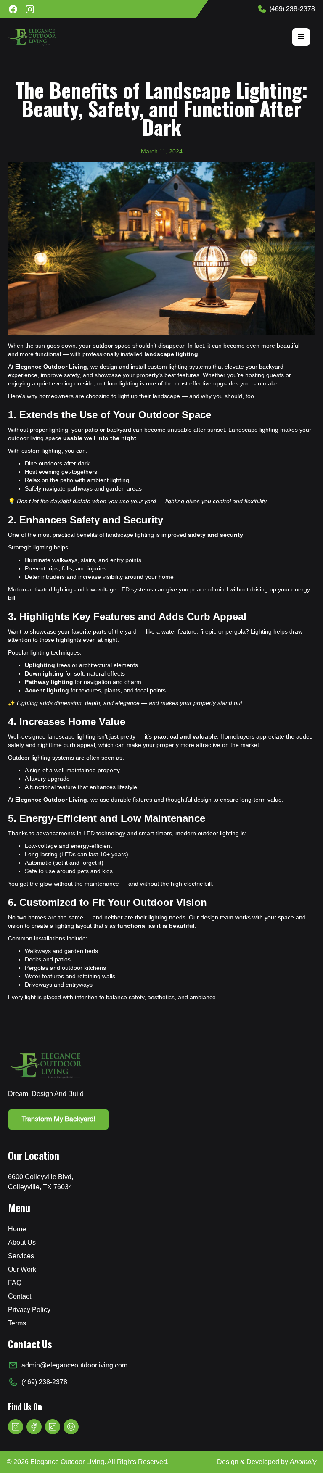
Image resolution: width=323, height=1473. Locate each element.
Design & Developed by (266, 1461)
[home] (32, 37)
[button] (301, 37)
